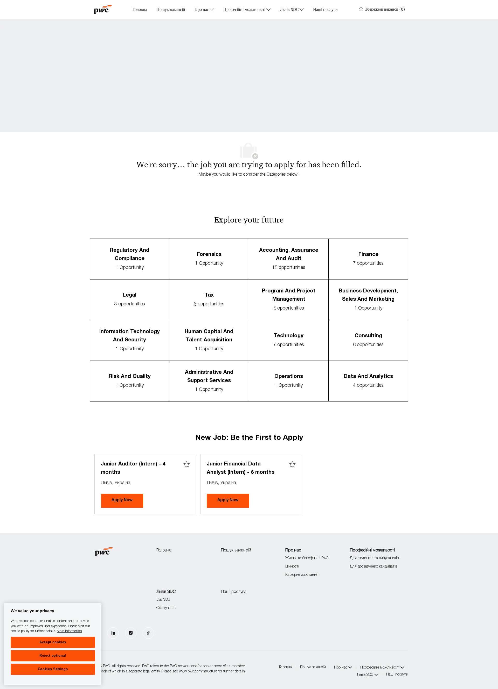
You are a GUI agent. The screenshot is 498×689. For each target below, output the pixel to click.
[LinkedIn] (113, 633)
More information (69, 631)
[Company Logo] (103, 9)
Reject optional (52, 655)
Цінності (292, 567)
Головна (140, 10)
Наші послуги (325, 10)
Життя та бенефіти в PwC (306, 558)
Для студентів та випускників (374, 558)
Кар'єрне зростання (301, 575)
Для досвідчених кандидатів (373, 567)
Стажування (166, 608)
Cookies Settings (53, 669)
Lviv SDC (163, 600)
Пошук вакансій (170, 10)
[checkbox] (186, 464)
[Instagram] (130, 633)
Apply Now (127, 500)
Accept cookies (52, 642)
